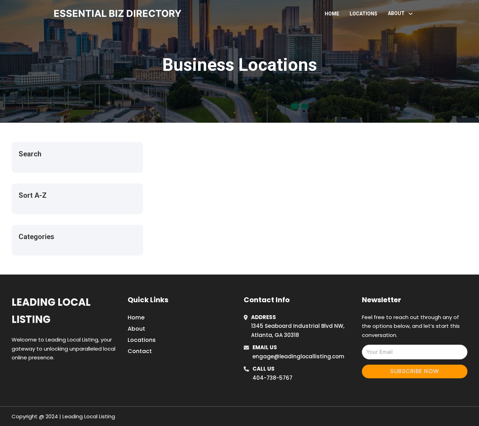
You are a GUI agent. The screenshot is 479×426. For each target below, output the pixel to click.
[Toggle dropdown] (410, 13)
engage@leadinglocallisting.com (298, 356)
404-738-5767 (272, 377)
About (136, 329)
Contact (140, 351)
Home (332, 13)
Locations (363, 13)
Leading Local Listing (51, 310)
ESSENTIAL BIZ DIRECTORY (118, 13)
